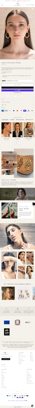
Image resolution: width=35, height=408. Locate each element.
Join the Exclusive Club (17, 87)
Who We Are (20, 354)
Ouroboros (3, 378)
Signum (2, 383)
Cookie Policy (29, 381)
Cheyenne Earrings (28, 138)
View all (17, 143)
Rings (12, 119)
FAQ (27, 371)
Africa (2, 381)
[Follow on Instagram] (4, 366)
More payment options (17, 92)
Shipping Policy (29, 377)
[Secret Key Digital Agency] (25, 400)
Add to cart (17, 84)
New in (2, 371)
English (17, 391)
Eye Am (2, 384)
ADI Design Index (21, 360)
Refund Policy (29, 375)
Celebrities (21, 359)
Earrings (5, 119)
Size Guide (28, 374)
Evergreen (3, 386)
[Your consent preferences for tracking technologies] (33, 406)
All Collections (4, 387)
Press (19, 357)
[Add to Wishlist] (10, 123)
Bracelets (29, 119)
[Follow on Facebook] (1, 366)
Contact (28, 372)
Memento (2, 380)
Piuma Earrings (17, 138)
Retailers (20, 363)
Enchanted (3, 377)
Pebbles (2, 375)
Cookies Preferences (30, 383)
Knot (2, 374)
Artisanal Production (22, 356)
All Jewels (32, 360)
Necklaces (20, 119)
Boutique (20, 362)
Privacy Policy (29, 380)
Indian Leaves (3, 372)
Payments (28, 378)
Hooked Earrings (6, 138)
